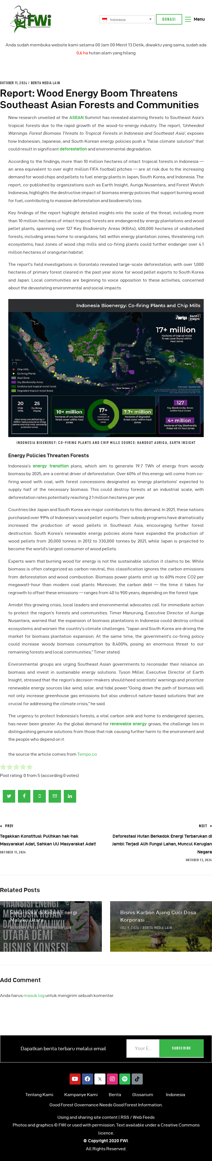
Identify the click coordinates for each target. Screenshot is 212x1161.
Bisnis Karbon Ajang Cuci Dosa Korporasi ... (158, 916)
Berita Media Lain (45, 83)
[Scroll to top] (201, 1155)
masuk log (33, 995)
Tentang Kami (39, 1094)
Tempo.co (87, 754)
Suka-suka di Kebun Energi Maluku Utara (43, 916)
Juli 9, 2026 (129, 927)
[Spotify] (124, 1079)
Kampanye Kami (81, 1094)
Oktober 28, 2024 (24, 927)
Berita (115, 1094)
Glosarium (142, 1094)
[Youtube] (75, 1079)
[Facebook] (87, 1079)
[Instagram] (112, 1079)
